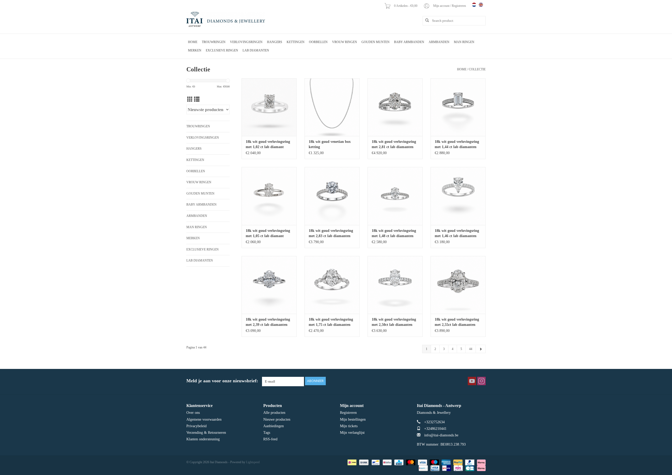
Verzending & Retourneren (206, 433)
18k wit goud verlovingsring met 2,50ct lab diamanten (394, 322)
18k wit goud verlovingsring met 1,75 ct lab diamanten (331, 322)
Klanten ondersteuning (203, 439)
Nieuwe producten (276, 419)
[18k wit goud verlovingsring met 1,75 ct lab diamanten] (332, 285)
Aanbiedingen (273, 426)
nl (474, 5)
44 (470, 349)
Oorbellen (318, 42)
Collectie (477, 69)
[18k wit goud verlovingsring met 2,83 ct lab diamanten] (332, 196)
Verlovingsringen (246, 42)
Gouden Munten (375, 42)
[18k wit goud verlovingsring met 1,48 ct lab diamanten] (395, 196)
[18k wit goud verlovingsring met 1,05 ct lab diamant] (269, 196)
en (481, 5)
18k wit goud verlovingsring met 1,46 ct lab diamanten (457, 233)
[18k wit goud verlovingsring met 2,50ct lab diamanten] (395, 285)
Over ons (193, 413)
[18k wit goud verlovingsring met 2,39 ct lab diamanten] (269, 285)
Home (192, 42)
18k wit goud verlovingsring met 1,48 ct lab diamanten (394, 233)
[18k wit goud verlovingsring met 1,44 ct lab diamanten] (458, 107)
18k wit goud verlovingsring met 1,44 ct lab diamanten (457, 144)
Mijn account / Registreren (450, 6)
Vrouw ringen (344, 42)
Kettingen (295, 42)
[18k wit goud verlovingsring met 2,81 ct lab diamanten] (395, 107)
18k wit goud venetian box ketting (330, 144)
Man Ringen (464, 42)
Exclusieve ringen (222, 50)
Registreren (348, 413)
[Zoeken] (425, 20)
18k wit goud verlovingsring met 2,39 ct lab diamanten (268, 322)
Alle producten (274, 413)
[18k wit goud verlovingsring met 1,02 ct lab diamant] (269, 107)
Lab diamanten (256, 50)
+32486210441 (435, 429)
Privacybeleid (196, 426)
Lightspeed (253, 462)
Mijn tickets (349, 426)
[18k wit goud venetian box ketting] (332, 107)
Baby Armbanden (409, 42)
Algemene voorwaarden (204, 419)
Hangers (274, 42)
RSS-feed (270, 439)
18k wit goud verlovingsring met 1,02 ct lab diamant (268, 144)
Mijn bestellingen (353, 419)
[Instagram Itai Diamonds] (481, 381)
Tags (266, 433)
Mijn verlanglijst (352, 433)
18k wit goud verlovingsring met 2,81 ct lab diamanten (394, 144)
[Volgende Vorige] (480, 349)
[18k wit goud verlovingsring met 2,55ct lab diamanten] (458, 285)
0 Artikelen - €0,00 (406, 6)
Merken (194, 50)
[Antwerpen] (225, 20)
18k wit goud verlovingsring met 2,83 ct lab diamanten (331, 233)
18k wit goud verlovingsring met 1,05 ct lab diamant (268, 233)
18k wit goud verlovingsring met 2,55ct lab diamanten (457, 322)
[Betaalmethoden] (351, 462)
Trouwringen (213, 42)
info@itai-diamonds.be (441, 435)
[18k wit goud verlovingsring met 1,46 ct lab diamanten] (458, 196)
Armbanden (439, 42)
